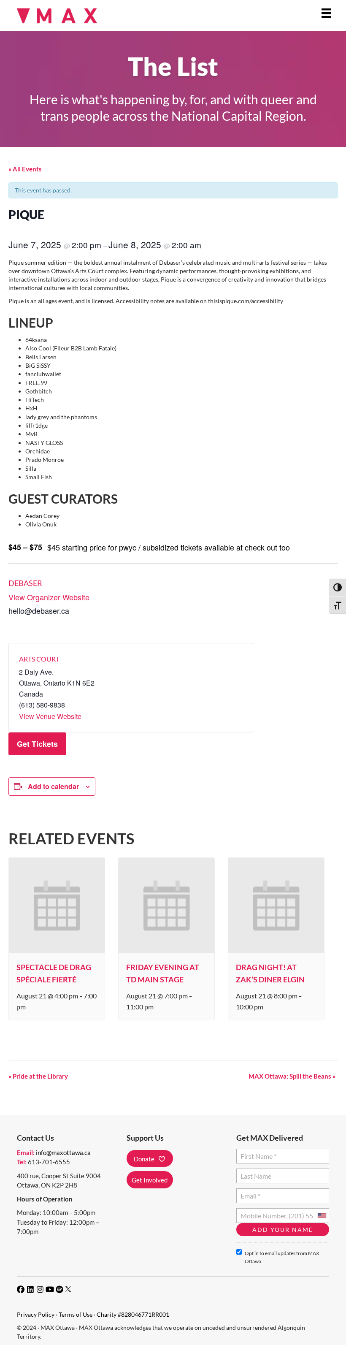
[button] (150, 1158)
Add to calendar (53, 786)
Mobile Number (261, 1212)
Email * (250, 1192)
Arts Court (39, 659)
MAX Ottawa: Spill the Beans (292, 1076)
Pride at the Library (38, 1076)
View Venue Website (50, 716)
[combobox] (321, 1216)
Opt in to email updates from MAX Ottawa (282, 1257)
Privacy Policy (35, 1314)
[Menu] (326, 12)
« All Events (25, 169)
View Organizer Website (48, 596)
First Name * (256, 1152)
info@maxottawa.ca (63, 1152)
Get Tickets (37, 743)
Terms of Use (75, 1314)
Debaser (25, 583)
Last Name (254, 1172)
